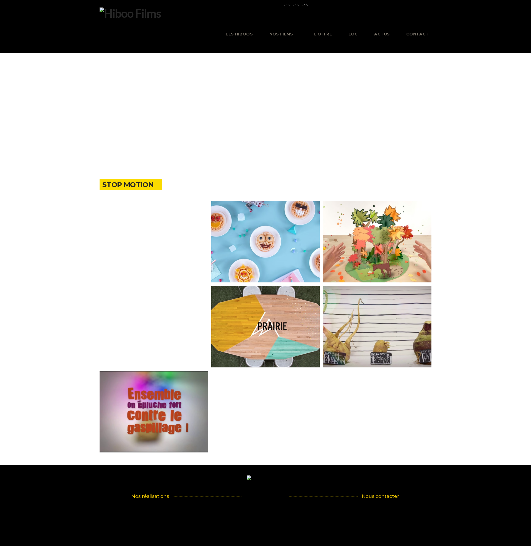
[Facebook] (380, 16)
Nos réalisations (150, 496)
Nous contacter (380, 496)
